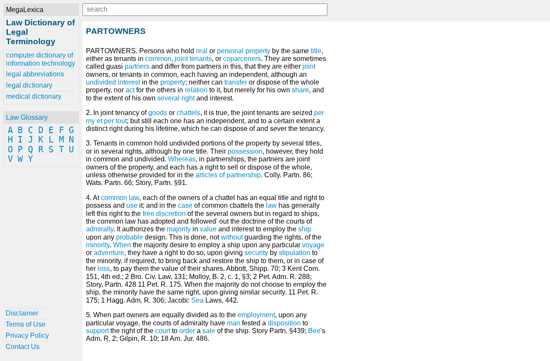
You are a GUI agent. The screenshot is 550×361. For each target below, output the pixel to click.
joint (308, 66)
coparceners (242, 58)
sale (208, 330)
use (132, 205)
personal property (243, 51)
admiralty (99, 229)
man (233, 323)
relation (196, 90)
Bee (314, 330)
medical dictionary (33, 96)
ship (304, 229)
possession (245, 151)
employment (256, 315)
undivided (101, 82)
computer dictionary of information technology (40, 59)
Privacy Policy (27, 335)
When (122, 245)
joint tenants (193, 58)
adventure (109, 252)
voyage (313, 245)
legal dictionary (29, 85)
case (185, 205)
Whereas (182, 159)
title (316, 51)
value (208, 229)
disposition (284, 323)
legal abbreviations (35, 74)
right (188, 98)
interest (129, 82)
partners (137, 66)
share (300, 90)
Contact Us (23, 346)
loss (104, 268)
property (172, 82)
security (256, 252)
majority (179, 229)
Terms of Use (26, 324)
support (97, 330)
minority (98, 245)
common (158, 58)
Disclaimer (22, 313)
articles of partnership (228, 175)
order (187, 330)
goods (157, 112)
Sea (197, 300)
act (129, 90)
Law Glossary (27, 117)
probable (129, 237)
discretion (171, 213)
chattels (188, 112)
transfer (235, 82)
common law (120, 197)
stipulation (294, 252)
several (168, 98)
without (232, 237)
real (202, 51)
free (148, 213)
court (162, 330)
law (271, 205)
